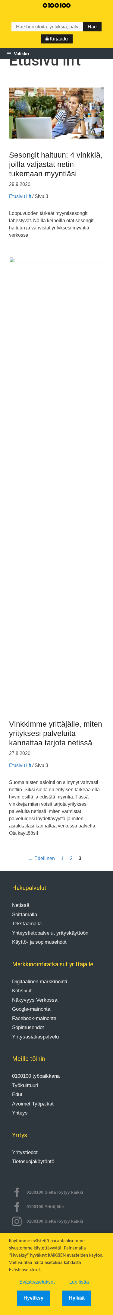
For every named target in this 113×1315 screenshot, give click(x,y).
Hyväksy (33, 1298)
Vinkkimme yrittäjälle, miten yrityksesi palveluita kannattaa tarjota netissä (55, 733)
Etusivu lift (20, 196)
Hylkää (77, 1298)
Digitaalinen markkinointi (39, 981)
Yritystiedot (25, 1152)
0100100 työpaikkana (36, 1076)
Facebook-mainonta (34, 1018)
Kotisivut (22, 990)
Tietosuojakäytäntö (33, 1161)
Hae (92, 26)
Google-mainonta (31, 1009)
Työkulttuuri (25, 1085)
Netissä (20, 905)
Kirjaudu (58, 38)
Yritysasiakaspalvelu (35, 1037)
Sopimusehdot (28, 1027)
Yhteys (20, 1113)
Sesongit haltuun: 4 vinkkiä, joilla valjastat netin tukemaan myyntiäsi (55, 164)
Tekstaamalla (27, 923)
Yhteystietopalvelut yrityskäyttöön (50, 933)
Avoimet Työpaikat (33, 1104)
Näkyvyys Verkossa (34, 1000)
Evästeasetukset (37, 1282)
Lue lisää (79, 1282)
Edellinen (41, 858)
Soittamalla (24, 914)
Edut (17, 1094)
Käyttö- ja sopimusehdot (39, 942)
